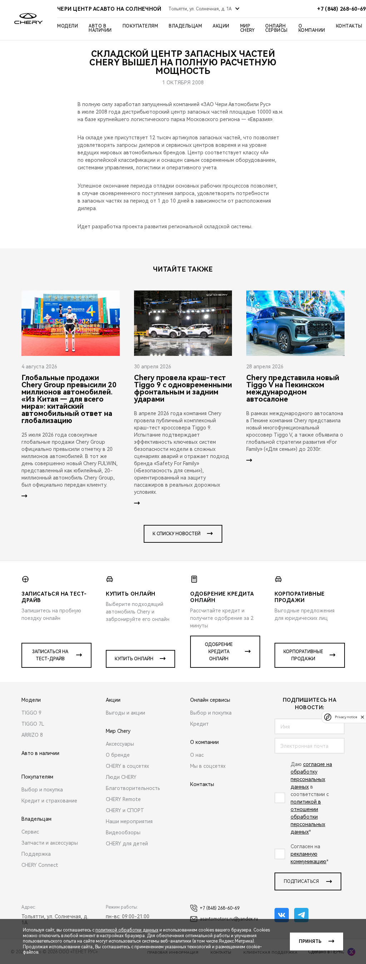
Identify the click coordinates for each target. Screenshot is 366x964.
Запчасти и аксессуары (49, 843)
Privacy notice (346, 717)
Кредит (199, 724)
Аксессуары (120, 744)
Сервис (30, 832)
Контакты (349, 26)
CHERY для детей (127, 843)
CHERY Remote (123, 799)
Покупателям (140, 26)
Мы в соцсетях (208, 766)
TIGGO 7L (32, 724)
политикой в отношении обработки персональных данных (308, 817)
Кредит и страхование (49, 801)
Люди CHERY (121, 777)
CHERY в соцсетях (127, 766)
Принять (310, 941)
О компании (311, 28)
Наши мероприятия (129, 821)
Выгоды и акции (125, 713)
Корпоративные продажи (303, 655)
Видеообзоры (123, 832)
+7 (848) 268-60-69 (219, 908)
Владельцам (185, 26)
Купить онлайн (134, 658)
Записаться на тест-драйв (50, 655)
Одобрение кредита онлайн (219, 651)
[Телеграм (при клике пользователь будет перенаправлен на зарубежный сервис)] (301, 915)
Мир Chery (247, 28)
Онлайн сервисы (276, 28)
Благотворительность (133, 788)
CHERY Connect (39, 865)
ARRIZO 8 (32, 735)
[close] (362, 717)
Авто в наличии (100, 28)
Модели (67, 26)
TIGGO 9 (31, 713)
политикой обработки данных (126, 930)
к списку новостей (177, 533)
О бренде (118, 755)
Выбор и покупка (42, 789)
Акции (221, 26)
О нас (197, 755)
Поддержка (36, 854)
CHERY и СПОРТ (125, 810)
